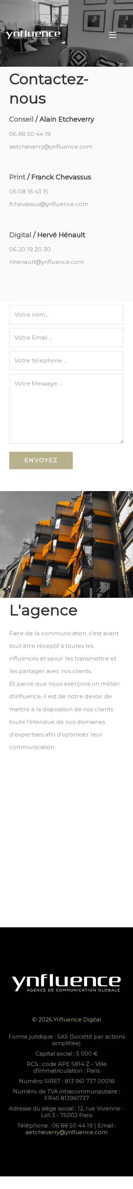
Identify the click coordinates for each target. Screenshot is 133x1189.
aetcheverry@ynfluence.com (66, 1132)
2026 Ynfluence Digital (69, 1019)
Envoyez (41, 460)
